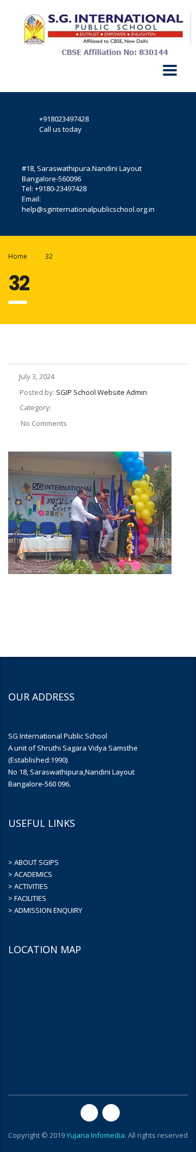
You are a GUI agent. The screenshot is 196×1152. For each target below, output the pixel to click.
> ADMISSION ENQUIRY (45, 910)
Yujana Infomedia (95, 1135)
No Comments (43, 423)
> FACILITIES (27, 898)
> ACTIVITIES (28, 886)
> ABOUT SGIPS (33, 862)
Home (17, 256)
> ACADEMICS (30, 874)
